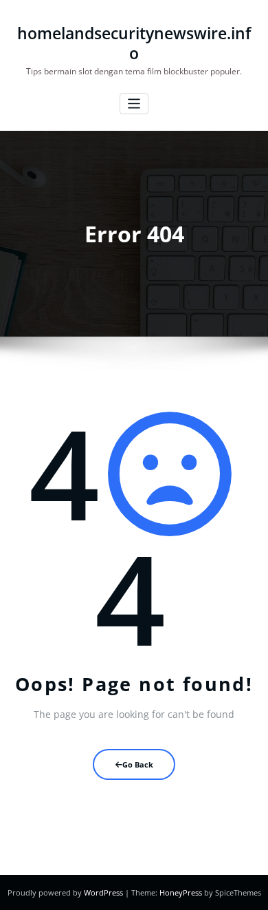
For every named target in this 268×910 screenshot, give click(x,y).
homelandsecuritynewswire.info (134, 43)
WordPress (103, 892)
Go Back (137, 764)
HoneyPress (180, 892)
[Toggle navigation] (134, 103)
